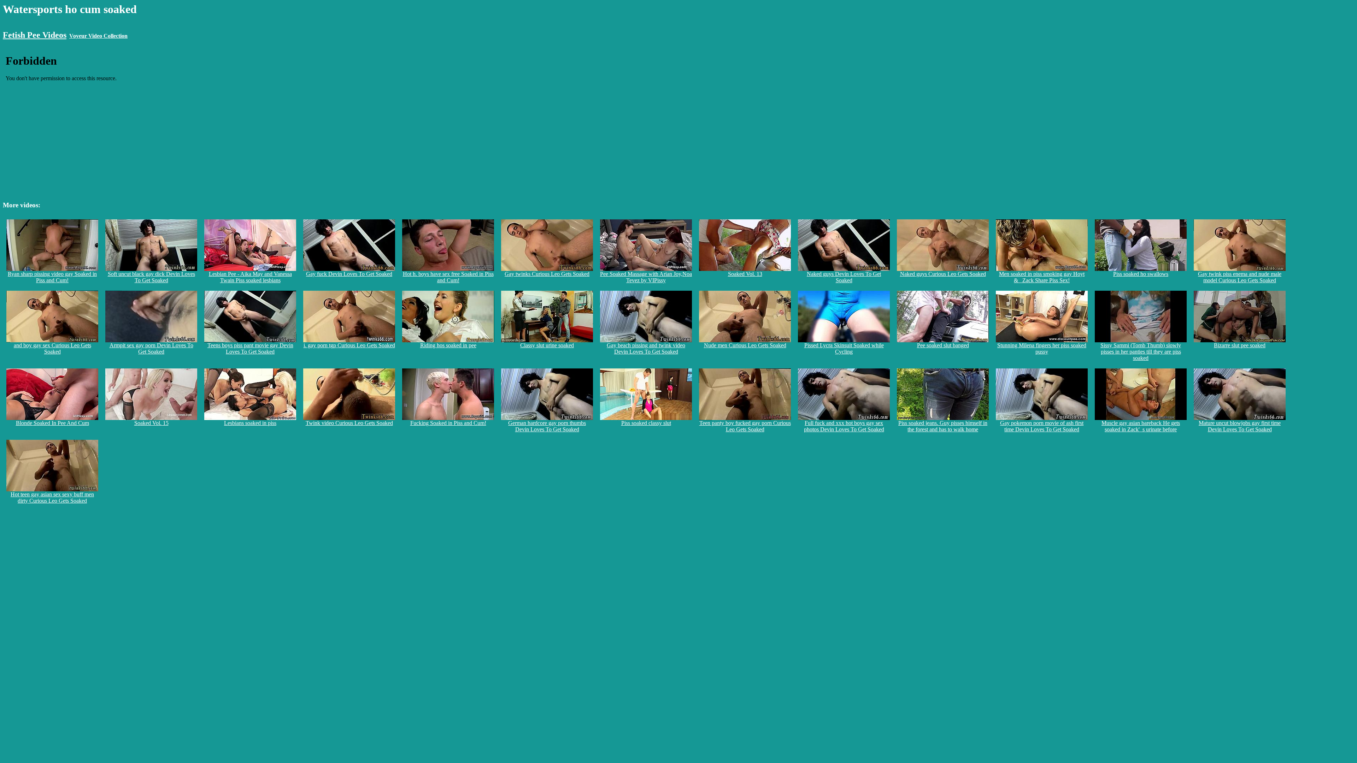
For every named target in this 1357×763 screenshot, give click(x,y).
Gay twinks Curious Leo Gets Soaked (547, 274)
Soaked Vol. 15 (151, 423)
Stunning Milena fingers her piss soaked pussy (1041, 348)
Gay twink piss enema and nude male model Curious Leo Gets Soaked (1239, 277)
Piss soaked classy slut (646, 423)
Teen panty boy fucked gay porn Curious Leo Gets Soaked (745, 426)
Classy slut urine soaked (547, 345)
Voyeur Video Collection (98, 36)
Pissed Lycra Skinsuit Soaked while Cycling (844, 348)
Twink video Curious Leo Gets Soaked (349, 423)
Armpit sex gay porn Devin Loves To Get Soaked (151, 348)
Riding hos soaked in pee (448, 345)
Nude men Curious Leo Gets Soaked (745, 345)
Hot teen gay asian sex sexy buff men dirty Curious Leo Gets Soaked (52, 497)
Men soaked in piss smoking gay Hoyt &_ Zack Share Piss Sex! (1042, 277)
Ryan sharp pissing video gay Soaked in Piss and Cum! (52, 277)
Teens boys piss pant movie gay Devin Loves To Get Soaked (250, 348)
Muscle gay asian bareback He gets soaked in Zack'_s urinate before (1141, 426)
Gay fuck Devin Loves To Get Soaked (349, 274)
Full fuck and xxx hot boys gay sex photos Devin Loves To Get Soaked (844, 426)
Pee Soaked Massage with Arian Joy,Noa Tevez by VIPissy (646, 277)
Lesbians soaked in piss (250, 423)
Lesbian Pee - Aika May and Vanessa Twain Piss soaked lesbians (250, 277)
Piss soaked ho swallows (1140, 274)
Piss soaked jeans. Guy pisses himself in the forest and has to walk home (942, 426)
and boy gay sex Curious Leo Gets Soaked (52, 348)
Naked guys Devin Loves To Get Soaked (844, 277)
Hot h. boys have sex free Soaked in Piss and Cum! (448, 277)
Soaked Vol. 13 (745, 274)
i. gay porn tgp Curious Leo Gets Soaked (349, 345)
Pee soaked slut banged (943, 345)
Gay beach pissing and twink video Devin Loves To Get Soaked (646, 348)
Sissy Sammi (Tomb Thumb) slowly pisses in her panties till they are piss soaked (1140, 351)
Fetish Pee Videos (34, 35)
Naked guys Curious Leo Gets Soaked (943, 274)
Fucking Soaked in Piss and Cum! (448, 423)
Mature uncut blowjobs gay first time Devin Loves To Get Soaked (1240, 426)
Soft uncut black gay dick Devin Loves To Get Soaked (151, 277)
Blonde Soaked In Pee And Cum (52, 423)
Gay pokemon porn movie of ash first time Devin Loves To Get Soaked (1041, 426)
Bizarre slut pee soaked (1239, 345)
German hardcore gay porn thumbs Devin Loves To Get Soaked (547, 426)
